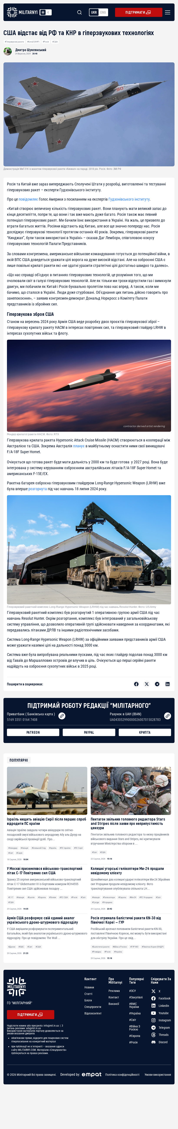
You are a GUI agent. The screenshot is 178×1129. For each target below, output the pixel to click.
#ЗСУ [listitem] (132, 991)
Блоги (88, 1000)
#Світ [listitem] (132, 1020)
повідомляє (28, 199)
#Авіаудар (12, 848)
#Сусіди (95, 902)
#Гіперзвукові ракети (14, 42)
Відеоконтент (93, 1013)
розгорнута (37, 489)
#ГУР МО (134, 947)
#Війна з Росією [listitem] (134, 1028)
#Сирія (19, 853)
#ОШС (21, 947)
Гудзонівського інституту (129, 199)
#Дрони (11, 947)
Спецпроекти (92, 1007)
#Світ (10, 853)
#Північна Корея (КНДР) (153, 947)
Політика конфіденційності (122, 1074)
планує (79, 446)
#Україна (118, 952)
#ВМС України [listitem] (134, 1005)
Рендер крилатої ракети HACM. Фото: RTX (33, 434)
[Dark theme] (48, 12)
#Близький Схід (39, 848)
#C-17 (10, 897)
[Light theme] (43, 12)
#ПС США (63, 897)
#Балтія (31, 897)
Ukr (94, 12)
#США (55, 42)
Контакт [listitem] (114, 997)
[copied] (61, 715)
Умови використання (158, 1074)
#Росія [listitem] (133, 1042)
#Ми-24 (133, 897)
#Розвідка (96, 952)
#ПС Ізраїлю (65, 848)
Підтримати (135, 12)
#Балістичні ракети (100, 947)
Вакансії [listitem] (114, 1004)
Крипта (145, 732)
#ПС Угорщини (145, 897)
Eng (103, 12)
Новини (89, 987)
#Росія (46, 42)
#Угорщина (107, 902)
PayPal (89, 732)
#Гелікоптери (109, 897)
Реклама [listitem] (114, 991)
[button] (166, 12)
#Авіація (24, 848)
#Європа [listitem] (134, 1036)
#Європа (42, 897)
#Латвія (52, 897)
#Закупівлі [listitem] (136, 997)
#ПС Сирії (78, 848)
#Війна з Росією (120, 947)
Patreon (33, 732)
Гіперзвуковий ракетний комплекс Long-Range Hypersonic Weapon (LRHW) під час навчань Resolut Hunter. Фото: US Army (81, 606)
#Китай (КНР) (33, 42)
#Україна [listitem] (135, 1013)
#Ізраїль (52, 848)
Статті (88, 994)
